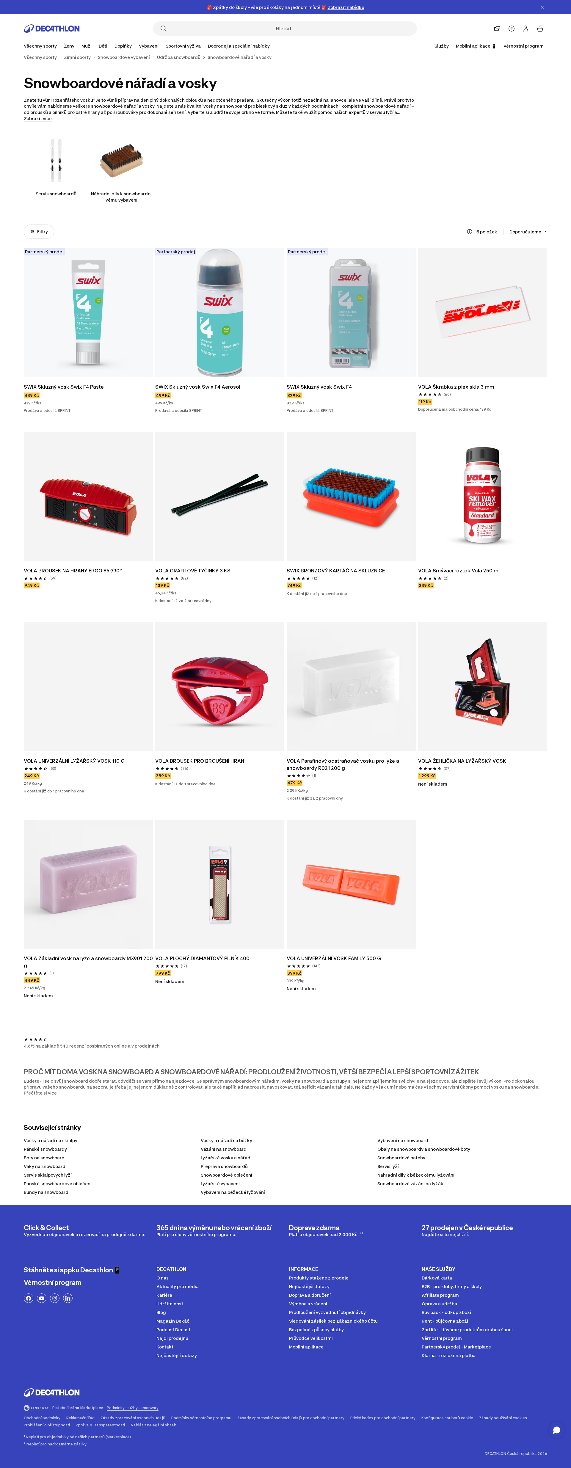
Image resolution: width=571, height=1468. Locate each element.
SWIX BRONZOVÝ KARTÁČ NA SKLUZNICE (336, 571)
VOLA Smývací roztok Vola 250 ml (459, 571)
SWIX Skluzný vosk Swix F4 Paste (64, 387)
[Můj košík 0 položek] (540, 28)
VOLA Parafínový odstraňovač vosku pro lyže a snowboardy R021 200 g (343, 764)
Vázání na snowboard (224, 1149)
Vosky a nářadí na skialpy (50, 1140)
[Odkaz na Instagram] (54, 1298)
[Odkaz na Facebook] (28, 1298)
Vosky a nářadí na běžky (226, 1140)
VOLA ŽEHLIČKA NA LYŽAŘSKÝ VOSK (462, 761)
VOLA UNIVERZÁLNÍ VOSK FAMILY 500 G (334, 958)
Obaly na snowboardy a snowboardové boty (423, 1149)
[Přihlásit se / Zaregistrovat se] (526, 28)
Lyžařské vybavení (220, 1183)
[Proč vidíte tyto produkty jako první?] (470, 232)
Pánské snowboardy (45, 1149)
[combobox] (528, 232)
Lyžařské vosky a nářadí (226, 1157)
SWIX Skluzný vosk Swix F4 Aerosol (197, 387)
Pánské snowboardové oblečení (58, 1183)
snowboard (76, 1081)
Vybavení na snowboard (402, 1140)
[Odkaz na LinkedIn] (68, 1298)
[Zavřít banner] (542, 7)
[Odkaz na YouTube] (41, 1298)
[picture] (88, 312)
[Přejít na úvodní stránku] (52, 28)
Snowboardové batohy (401, 1157)
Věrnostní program (523, 45)
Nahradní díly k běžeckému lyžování (415, 1174)
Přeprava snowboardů (224, 1166)
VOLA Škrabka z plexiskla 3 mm (456, 387)
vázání (324, 1086)
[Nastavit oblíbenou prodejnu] (497, 28)
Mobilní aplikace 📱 (476, 45)
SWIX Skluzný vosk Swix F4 (319, 387)
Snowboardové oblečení (226, 1174)
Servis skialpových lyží (48, 1174)
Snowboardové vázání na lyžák (410, 1183)
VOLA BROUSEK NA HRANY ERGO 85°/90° (73, 571)
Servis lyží (388, 1166)
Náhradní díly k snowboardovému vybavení (121, 196)
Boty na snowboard (44, 1157)
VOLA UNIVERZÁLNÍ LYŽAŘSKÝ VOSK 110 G (74, 761)
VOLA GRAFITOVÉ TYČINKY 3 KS (192, 571)
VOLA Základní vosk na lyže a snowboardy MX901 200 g (88, 961)
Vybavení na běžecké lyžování (233, 1192)
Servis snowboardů (56, 193)
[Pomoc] (511, 28)
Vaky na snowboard (44, 1166)
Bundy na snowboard (46, 1192)
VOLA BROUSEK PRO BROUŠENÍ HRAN (200, 761)
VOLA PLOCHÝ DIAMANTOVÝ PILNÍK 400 (203, 958)
